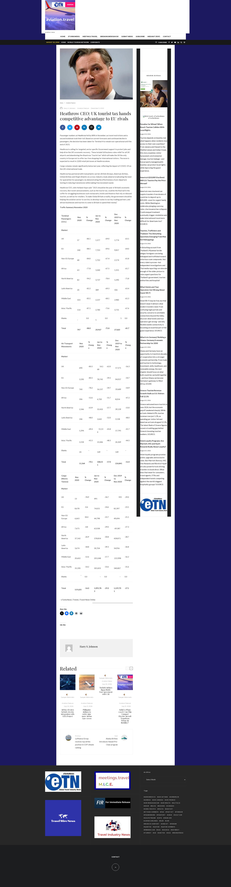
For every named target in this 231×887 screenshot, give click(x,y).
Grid (170, 815)
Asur (147, 806)
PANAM (174, 824)
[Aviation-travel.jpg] (125, 682)
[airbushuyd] (67, 682)
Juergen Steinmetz (67, 697)
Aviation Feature (83, 108)
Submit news (127, 36)
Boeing (162, 806)
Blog (154, 806)
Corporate (95, 42)
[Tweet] (70, 127)
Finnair (179, 812)
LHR (167, 821)
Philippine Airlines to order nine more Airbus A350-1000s (87, 714)
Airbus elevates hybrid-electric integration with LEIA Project (67, 713)
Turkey (148, 833)
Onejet (165, 824)
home (62, 36)
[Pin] (77, 127)
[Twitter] (171, 42)
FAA (162, 812)
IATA (160, 818)
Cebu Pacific (150, 809)
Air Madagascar (152, 803)
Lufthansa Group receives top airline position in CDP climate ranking (84, 742)
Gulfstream (150, 818)
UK (155, 833)
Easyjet (169, 809)
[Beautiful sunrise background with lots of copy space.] (87, 682)
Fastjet (170, 812)
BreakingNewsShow (109, 36)
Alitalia (176, 803)
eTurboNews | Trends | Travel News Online (78, 600)
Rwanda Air (150, 830)
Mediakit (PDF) (154, 36)
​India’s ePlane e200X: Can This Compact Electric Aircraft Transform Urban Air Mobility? (125, 716)
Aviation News (107, 681)
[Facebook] (169, 42)
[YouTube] (175, 42)
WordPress (178, 833)
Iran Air (168, 818)
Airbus (148, 800)
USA (169, 833)
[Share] (62, 127)
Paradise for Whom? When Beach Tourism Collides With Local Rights (152, 127)
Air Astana (163, 797)
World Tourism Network (78, 42)
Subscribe (140, 36)
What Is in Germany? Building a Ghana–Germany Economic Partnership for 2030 (153, 340)
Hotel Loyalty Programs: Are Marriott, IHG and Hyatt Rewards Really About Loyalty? (153, 444)
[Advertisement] (142, 16)
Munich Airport (152, 824)
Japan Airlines (151, 821)
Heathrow (82, 135)
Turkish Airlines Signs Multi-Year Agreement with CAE (105, 691)
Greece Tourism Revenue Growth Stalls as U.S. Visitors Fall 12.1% (152, 393)
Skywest (176, 830)
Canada (170, 806)
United (162, 833)
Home (63, 42)
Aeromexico (150, 797)
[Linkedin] (178, 42)
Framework (150, 815)
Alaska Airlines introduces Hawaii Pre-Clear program (108, 740)
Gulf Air (178, 815)
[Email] (91, 127)
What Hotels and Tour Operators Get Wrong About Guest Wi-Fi (152, 290)
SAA (159, 830)
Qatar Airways (168, 827)
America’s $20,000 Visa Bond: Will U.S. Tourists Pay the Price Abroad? (153, 180)
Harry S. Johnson (69, 108)
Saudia (166, 830)
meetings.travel (90, 36)
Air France (170, 800)
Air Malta (166, 803)
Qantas (148, 827)
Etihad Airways (152, 812)
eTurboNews (74, 36)
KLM (162, 821)
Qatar (157, 827)
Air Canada (158, 800)
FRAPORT (162, 815)
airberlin (174, 797)
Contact (167, 36)
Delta (161, 809)
